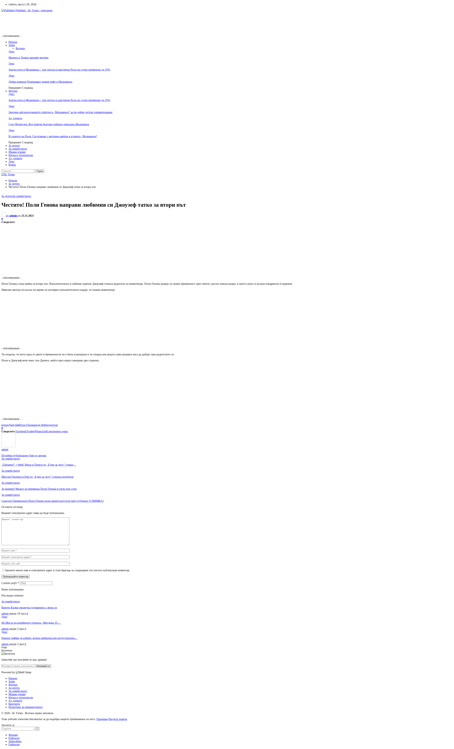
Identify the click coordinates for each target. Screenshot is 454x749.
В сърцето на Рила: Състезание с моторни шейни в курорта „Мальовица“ (53, 136)
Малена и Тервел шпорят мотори (28, 57)
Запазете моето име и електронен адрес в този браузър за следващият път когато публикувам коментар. (67, 570)
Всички (20, 48)
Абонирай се (43, 666)
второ (4, 424)
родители (52, 424)
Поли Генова (27, 424)
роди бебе (40, 424)
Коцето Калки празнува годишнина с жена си (29, 607)
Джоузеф (13, 424)
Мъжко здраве (17, 151)
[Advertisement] (66, 23)
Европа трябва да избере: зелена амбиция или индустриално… (39, 638)
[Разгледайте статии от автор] (8, 446)
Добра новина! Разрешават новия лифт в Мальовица (40, 81)
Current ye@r (10, 583)
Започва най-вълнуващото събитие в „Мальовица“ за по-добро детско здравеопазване (60, 112)
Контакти (14, 703)
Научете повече (117, 719)
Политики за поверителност (26, 707)
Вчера (12, 164)
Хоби (12, 45)
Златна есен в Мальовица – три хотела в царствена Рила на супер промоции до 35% (59, 69)
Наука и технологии (21, 155)
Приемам (102, 719)
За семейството (18, 148)
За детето (14, 145)
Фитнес (13, 90)
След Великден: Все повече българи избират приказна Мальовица (49, 124)
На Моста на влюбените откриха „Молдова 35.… (31, 622)
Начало (13, 41)
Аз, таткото (15, 118)
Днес (12, 51)
